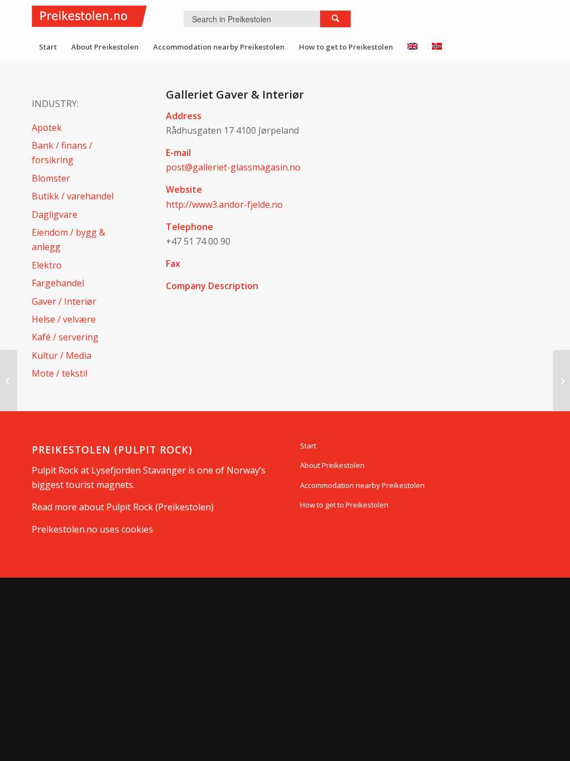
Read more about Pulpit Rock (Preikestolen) (123, 507)
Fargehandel (58, 283)
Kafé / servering (65, 337)
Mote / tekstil (59, 373)
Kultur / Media (61, 355)
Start (308, 446)
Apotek (47, 127)
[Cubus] (8, 380)
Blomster (51, 178)
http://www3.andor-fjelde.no (224, 204)
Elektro (47, 265)
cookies (137, 529)
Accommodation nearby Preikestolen (362, 485)
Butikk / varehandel (73, 196)
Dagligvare (54, 214)
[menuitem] (48, 47)
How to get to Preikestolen (344, 505)
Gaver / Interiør (64, 301)
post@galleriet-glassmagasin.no (233, 167)
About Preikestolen (332, 465)
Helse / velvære (64, 319)
